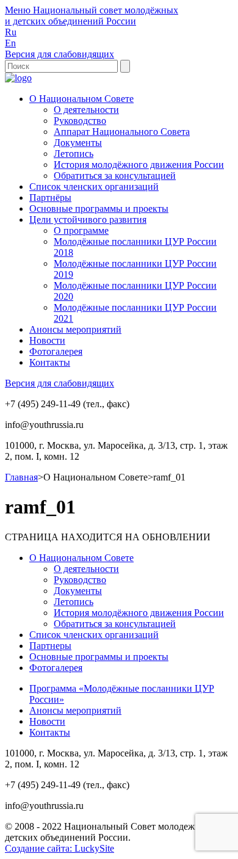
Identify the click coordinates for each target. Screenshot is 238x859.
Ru (10, 32)
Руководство (80, 120)
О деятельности (86, 109)
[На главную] (18, 78)
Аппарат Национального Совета (122, 131)
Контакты (49, 362)
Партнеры (50, 645)
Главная (21, 477)
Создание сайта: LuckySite (59, 848)
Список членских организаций (94, 186)
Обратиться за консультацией (115, 175)
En (10, 43)
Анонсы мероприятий (75, 329)
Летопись (73, 153)
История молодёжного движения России (139, 164)
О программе (81, 230)
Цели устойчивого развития (87, 219)
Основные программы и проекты (98, 208)
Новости (47, 340)
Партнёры (50, 197)
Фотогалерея (55, 351)
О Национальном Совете (81, 98)
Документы (78, 142)
